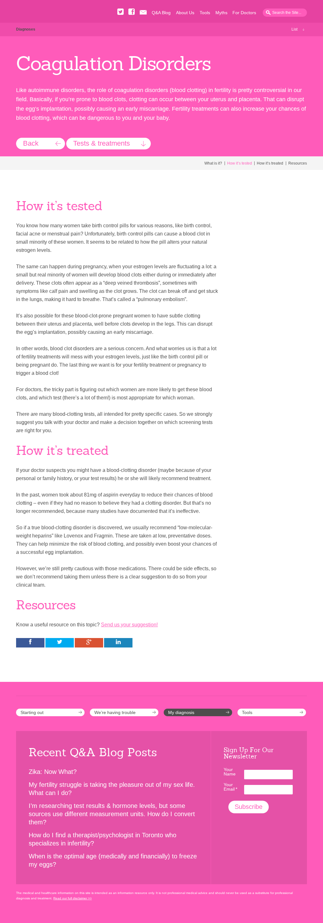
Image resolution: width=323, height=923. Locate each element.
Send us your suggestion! (129, 624)
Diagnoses (25, 29)
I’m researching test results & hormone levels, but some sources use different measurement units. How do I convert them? (112, 814)
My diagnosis (181, 712)
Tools (205, 12)
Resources (297, 163)
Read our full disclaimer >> (72, 898)
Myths (221, 12)
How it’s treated (270, 163)
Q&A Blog (161, 12)
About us (185, 12)
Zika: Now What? (53, 771)
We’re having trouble (115, 712)
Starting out (32, 712)
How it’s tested (239, 163)
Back (30, 143)
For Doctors (244, 12)
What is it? (213, 163)
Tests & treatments (101, 143)
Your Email (231, 786)
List (294, 29)
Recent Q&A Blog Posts (93, 752)
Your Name (230, 771)
